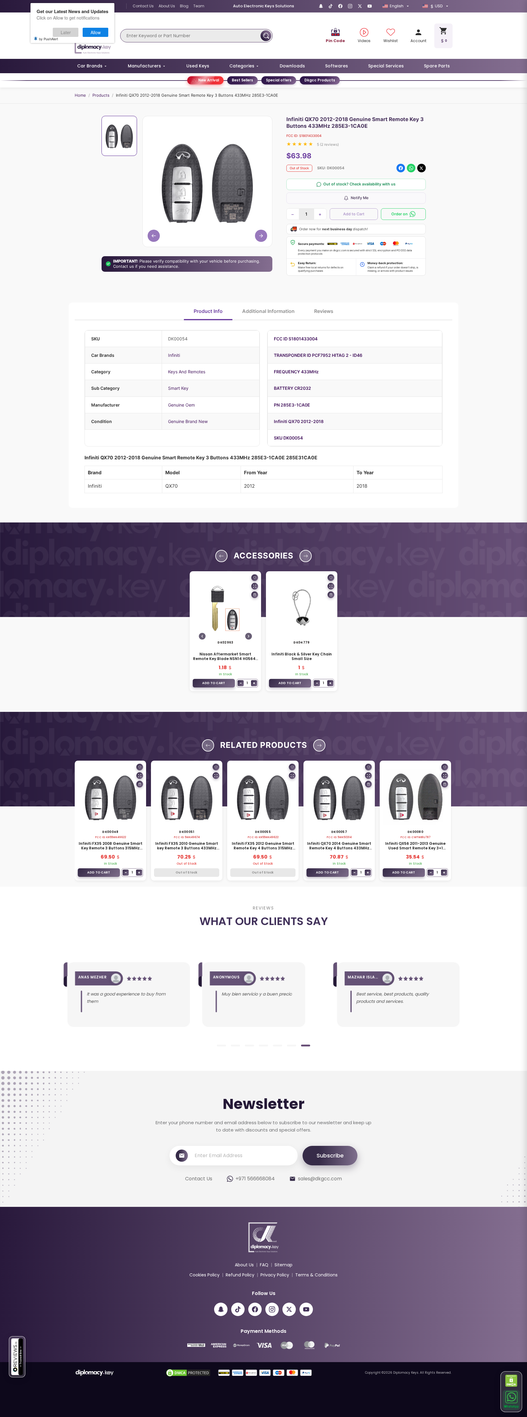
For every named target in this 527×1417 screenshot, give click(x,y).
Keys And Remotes (186, 371)
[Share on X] (421, 168)
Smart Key (178, 388)
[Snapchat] (320, 6)
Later (66, 32)
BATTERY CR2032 (292, 388)
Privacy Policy (274, 1275)
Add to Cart (353, 214)
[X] (360, 6)
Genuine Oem (181, 404)
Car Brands (89, 66)
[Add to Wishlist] (254, 577)
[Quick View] (254, 586)
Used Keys (197, 66)
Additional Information (268, 311)
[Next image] (248, 636)
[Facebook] (340, 6)
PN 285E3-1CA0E (292, 404)
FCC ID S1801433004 (295, 338)
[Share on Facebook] (400, 168)
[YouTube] (369, 6)
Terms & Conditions (316, 1275)
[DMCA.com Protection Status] (511, 1380)
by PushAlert (48, 38)
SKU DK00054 (288, 437)
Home (80, 95)
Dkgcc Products (319, 80)
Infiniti (174, 355)
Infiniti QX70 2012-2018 (299, 421)
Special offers (279, 80)
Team (198, 6)
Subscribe (330, 1155)
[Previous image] (202, 636)
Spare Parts (437, 66)
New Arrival (208, 80)
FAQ (264, 1265)
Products (100, 95)
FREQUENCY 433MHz (296, 371)
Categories (241, 66)
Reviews (323, 311)
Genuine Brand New (188, 421)
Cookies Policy (204, 1275)
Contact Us (143, 6)
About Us (167, 6)
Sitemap (283, 1265)
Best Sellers (242, 80)
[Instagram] (350, 6)
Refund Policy (240, 1275)
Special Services (386, 66)
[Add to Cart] (254, 594)
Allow (96, 32)
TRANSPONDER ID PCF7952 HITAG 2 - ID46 (318, 355)
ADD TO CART (213, 683)
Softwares (336, 66)
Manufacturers (144, 66)
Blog (184, 6)
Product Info (208, 311)
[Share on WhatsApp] (411, 168)
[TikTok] (330, 6)
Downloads (292, 66)
